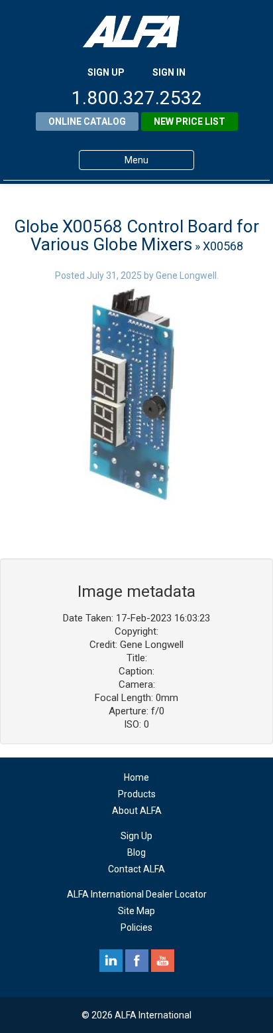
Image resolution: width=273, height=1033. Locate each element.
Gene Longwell (186, 275)
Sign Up (136, 836)
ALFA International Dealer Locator (137, 894)
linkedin (111, 960)
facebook (136, 960)
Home (136, 777)
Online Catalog (87, 121)
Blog (136, 852)
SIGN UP (106, 72)
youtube (162, 960)
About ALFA (137, 810)
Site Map (136, 911)
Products (137, 794)
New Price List (189, 121)
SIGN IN (169, 72)
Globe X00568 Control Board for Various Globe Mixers (136, 235)
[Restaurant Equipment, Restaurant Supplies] (136, 31)
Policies (136, 927)
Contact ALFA (136, 869)
